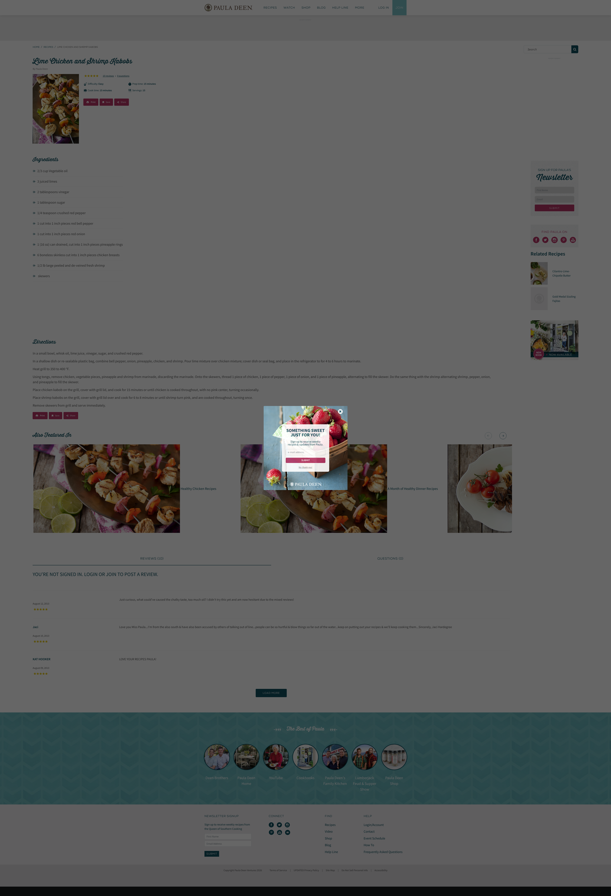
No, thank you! (305, 467)
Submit (305, 460)
